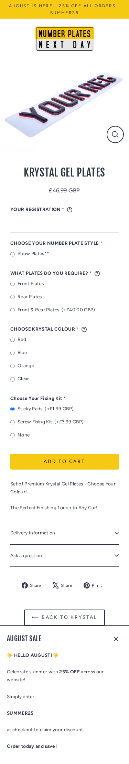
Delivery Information (32, 532)
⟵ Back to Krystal (64, 617)
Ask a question (26, 555)
